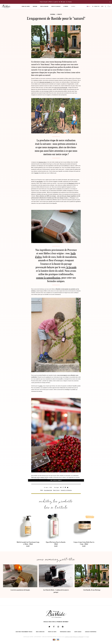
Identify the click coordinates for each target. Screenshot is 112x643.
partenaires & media (65, 631)
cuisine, (41, 385)
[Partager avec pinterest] (65, 487)
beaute (60, 14)
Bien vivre (56, 490)
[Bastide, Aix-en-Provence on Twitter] (49, 626)
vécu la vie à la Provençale (60, 87)
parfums (35, 6)
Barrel (88, 636)
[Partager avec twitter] (60, 487)
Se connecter (95, 6)
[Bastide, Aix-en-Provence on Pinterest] (62, 626)
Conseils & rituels (66, 490)
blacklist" (36, 173)
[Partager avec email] (67, 487)
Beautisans (71, 183)
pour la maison (44, 6)
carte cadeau (77, 631)
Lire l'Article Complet (56, 480)
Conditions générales (69, 636)
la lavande (71, 267)
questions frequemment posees (24, 631)
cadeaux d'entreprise (90, 631)
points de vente (52, 631)
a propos (65, 6)
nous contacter (40, 631)
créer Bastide (39, 181)
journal (73, 6)
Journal (52, 14)
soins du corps (26, 6)
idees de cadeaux (55, 6)
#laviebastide (48, 490)
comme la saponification (48, 277)
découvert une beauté (45, 82)
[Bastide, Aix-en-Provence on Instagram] (58, 626)
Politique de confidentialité (78, 636)
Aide (102, 6)
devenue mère (42, 162)
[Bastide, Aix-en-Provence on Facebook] (54, 626)
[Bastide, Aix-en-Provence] (6, 6)
